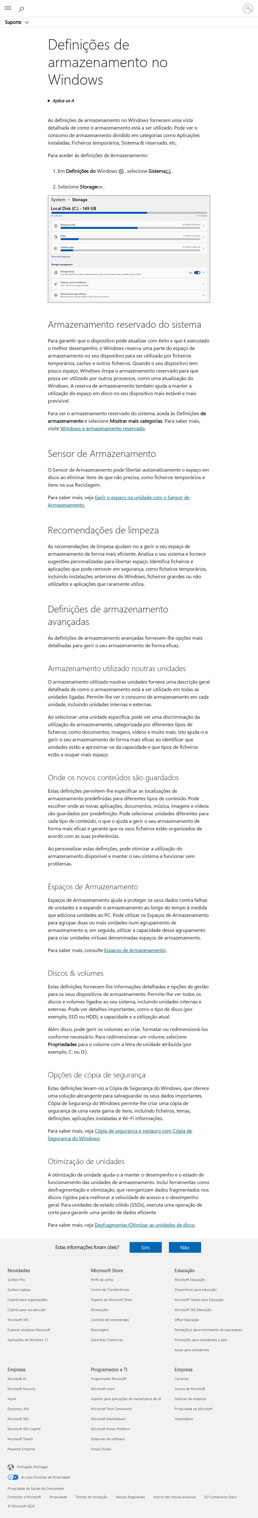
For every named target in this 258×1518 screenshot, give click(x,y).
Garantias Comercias (107, 1339)
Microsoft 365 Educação (193, 1309)
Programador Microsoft (108, 1378)
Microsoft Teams (20, 1438)
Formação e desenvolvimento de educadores (208, 1329)
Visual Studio (101, 1449)
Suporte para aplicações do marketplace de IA (126, 1398)
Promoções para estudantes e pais (201, 1339)
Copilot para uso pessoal (26, 1309)
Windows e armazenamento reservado (102, 428)
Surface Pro (16, 1279)
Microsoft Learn (103, 1388)
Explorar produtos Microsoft (29, 1329)
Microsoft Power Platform (110, 1428)
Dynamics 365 (18, 1408)
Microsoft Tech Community (111, 1408)
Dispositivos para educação (195, 1289)
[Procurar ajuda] (22, 8)
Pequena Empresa (21, 1449)
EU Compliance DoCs (221, 1496)
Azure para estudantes (192, 1349)
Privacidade (58, 1496)
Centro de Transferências (110, 1289)
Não (184, 1247)
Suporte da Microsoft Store (111, 1299)
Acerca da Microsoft (190, 1388)
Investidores (184, 1418)
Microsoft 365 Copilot (24, 1428)
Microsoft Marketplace (108, 1418)
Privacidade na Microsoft (193, 1408)
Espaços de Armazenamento (134, 950)
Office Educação (187, 1319)
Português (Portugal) (32, 1466)
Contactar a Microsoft (24, 1496)
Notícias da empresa (190, 1398)
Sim (145, 1247)
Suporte (14, 22)
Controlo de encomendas (110, 1319)
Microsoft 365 (18, 1319)
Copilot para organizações (28, 1299)
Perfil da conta (102, 1279)
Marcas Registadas (130, 1496)
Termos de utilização (91, 1496)
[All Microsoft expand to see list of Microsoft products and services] (7, 8)
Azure (12, 1398)
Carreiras (182, 1378)
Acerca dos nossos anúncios (175, 1496)
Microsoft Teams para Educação (199, 1299)
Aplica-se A (63, 100)
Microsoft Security (21, 1388)
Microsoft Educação (190, 1279)
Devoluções (100, 1309)
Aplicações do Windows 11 (28, 1339)
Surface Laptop (19, 1289)
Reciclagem (100, 1329)
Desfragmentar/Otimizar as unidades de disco (144, 1224)
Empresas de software (108, 1438)
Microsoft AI (17, 1378)
